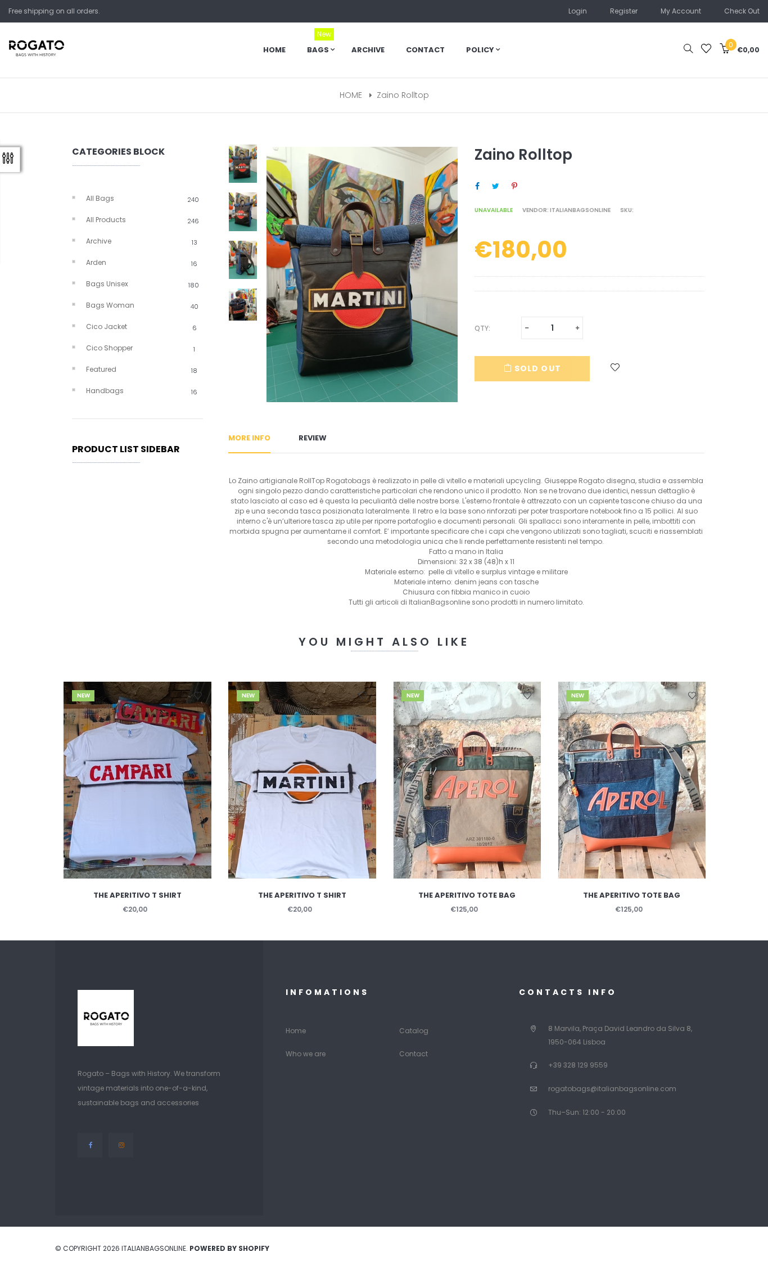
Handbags (141, 391)
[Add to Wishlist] (615, 368)
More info (249, 438)
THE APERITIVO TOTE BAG (467, 895)
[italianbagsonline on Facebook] (90, 1145)
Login (577, 11)
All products (142, 220)
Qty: (482, 328)
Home (296, 1030)
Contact (413, 1054)
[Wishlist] (706, 50)
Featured (141, 369)
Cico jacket (141, 327)
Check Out (742, 11)
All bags (142, 198)
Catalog (413, 1030)
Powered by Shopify (229, 1248)
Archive (141, 241)
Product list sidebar (126, 449)
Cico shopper (140, 348)
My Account (681, 11)
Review (313, 438)
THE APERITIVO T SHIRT (137, 895)
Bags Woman (142, 305)
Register (624, 11)
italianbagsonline (580, 210)
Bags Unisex (142, 284)
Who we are (306, 1054)
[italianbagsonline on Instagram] (121, 1145)
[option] (247, 168)
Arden (141, 263)
